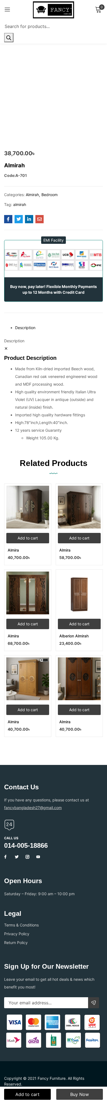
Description (25, 327)
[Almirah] (8, 219)
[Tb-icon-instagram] (27, 857)
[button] (53, 240)
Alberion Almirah (74, 636)
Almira (13, 550)
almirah (19, 204)
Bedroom (49, 194)
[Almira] (27, 507)
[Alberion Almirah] (79, 593)
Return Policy (16, 942)
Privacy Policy (16, 933)
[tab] (59, 328)
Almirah (32, 194)
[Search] (8, 37)
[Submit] (93, 1002)
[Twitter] (17, 857)
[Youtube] (38, 857)
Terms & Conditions (21, 925)
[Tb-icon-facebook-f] (6, 857)
